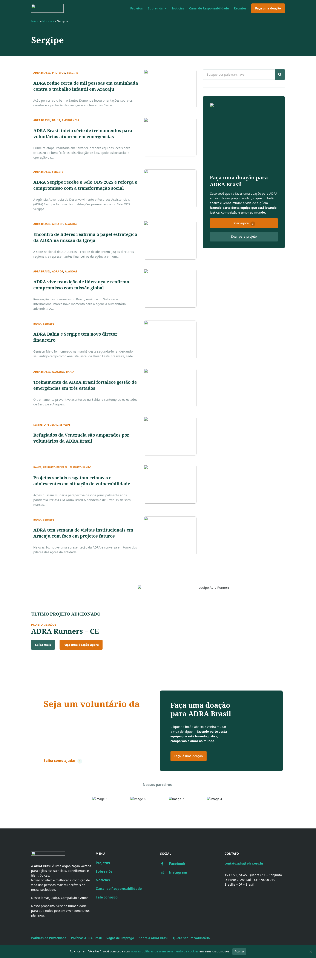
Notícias (178, 8)
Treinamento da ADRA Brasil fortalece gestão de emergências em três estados (85, 385)
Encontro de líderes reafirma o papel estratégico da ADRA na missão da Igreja (85, 237)
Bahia (56, 120)
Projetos (136, 8)
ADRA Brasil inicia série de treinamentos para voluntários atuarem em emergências (82, 133)
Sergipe (72, 73)
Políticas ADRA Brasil (86, 938)
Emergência (70, 120)
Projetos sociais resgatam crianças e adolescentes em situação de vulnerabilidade (81, 481)
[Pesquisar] (280, 74)
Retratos (240, 8)
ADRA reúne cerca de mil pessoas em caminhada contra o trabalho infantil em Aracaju (85, 86)
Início (35, 21)
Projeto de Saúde (43, 624)
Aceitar (239, 951)
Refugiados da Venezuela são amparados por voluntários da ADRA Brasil (81, 438)
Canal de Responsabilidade (209, 8)
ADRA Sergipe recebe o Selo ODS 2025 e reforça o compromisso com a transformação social (85, 185)
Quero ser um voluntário (191, 938)
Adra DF (57, 224)
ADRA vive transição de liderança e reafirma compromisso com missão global (81, 285)
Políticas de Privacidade (48, 938)
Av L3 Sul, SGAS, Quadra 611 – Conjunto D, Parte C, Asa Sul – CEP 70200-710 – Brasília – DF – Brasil (253, 879)
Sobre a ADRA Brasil (153, 938)
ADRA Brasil (41, 73)
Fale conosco (107, 897)
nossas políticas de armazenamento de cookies (165, 951)
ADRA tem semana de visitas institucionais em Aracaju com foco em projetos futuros (83, 533)
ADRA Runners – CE (65, 631)
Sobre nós (155, 8)
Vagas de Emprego (120, 938)
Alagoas (71, 224)
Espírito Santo (80, 467)
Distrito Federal (45, 424)
